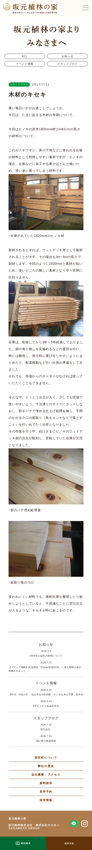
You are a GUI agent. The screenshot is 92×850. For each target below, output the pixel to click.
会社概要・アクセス (46, 774)
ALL (24, 56)
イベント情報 (24, 63)
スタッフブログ (67, 63)
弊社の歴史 (46, 766)
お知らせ (67, 56)
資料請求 (46, 783)
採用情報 (46, 800)
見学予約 (46, 791)
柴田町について (46, 757)
